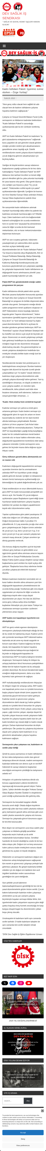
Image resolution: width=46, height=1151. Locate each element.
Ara (28, 1101)
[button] (42, 1111)
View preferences (23, 1145)
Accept (23, 1133)
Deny (23, 1139)
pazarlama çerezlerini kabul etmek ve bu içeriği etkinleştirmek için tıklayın (23, 1003)
